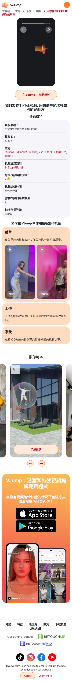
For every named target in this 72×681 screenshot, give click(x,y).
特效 (20, 624)
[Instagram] (31, 657)
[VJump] (11, 5)
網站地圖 (36, 628)
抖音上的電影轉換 (14, 167)
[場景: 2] (52, 272)
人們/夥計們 (59, 152)
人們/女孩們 (45, 152)
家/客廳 (33, 152)
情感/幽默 (10, 152)
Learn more (45, 675)
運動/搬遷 (22, 152)
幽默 (38, 11)
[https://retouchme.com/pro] (36, 643)
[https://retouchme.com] (51, 636)
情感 (28, 11)
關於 (46, 624)
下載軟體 (60, 624)
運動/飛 (9, 155)
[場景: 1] (20, 272)
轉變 (8, 624)
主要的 (6, 11)
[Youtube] (52, 657)
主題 (17, 11)
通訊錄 (33, 624)
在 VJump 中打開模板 (36, 94)
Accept (27, 675)
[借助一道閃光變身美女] (22, 573)
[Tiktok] (20, 657)
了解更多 (36, 449)
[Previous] (30, 463)
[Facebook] (41, 657)
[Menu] (67, 5)
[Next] (41, 463)
